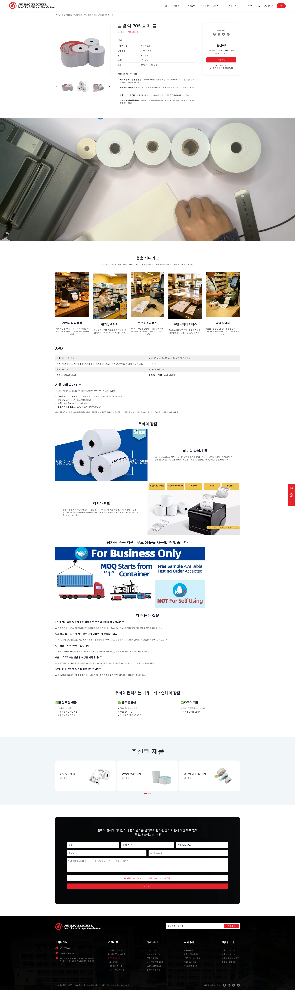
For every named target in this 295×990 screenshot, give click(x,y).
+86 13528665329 (67, 948)
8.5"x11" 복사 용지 (191, 954)
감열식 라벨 (151, 950)
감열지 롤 (78, 15)
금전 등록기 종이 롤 (116, 970)
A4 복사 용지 (189, 950)
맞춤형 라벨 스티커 (229, 954)
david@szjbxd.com (68, 953)
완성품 (190, 6)
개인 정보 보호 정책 (110, 985)
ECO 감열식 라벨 (154, 966)
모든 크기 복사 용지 (192, 958)
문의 (281, 6)
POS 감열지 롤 (90, 15)
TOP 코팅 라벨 (153, 958)
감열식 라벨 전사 (153, 954)
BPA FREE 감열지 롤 (116, 954)
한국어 (271, 6)
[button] (109, 87)
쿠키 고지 (125, 985)
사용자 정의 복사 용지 (231, 958)
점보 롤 (176, 6)
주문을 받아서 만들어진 (210, 6)
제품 (63, 15)
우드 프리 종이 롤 (115, 966)
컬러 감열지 (113, 962)
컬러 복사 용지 (190, 962)
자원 (248, 6)
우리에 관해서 (232, 6)
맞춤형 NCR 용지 (229, 962)
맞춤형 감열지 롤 (229, 950)
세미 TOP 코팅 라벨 (155, 962)
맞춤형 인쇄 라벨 (153, 970)
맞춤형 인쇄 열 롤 (115, 950)
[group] (85, 776)
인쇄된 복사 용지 (191, 966)
